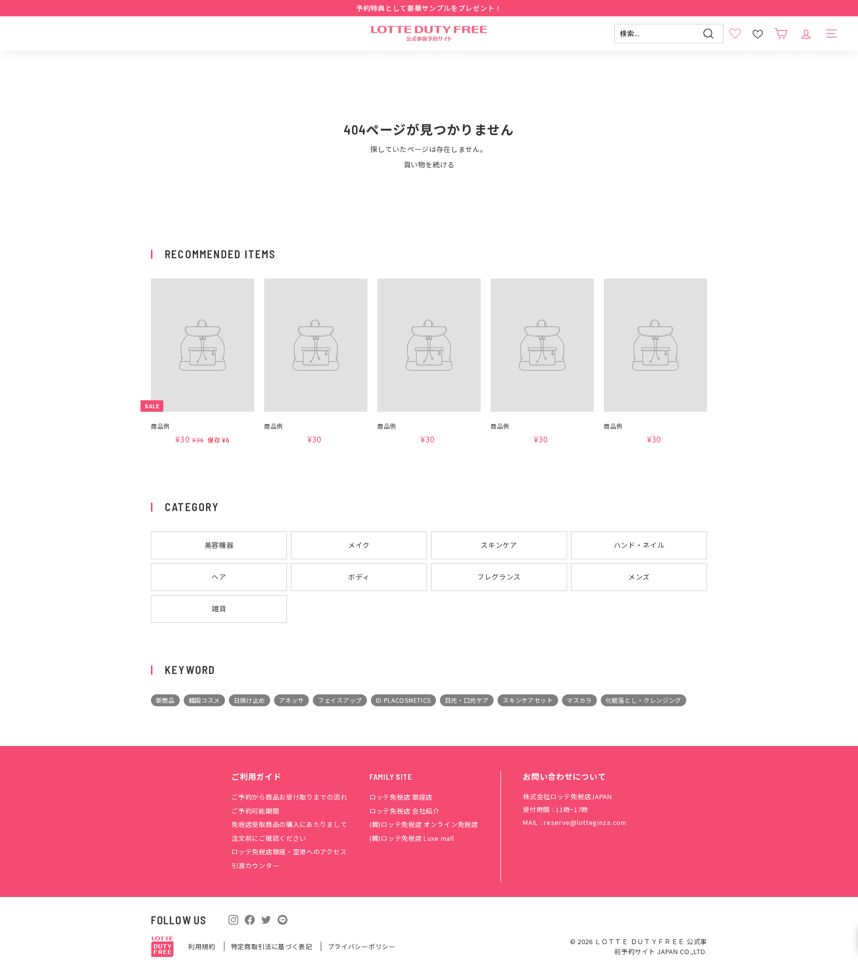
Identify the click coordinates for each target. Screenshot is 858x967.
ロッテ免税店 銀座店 (400, 797)
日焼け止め (250, 700)
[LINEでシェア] (282, 919)
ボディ (358, 577)
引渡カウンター (255, 865)
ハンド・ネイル (639, 545)
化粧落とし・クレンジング (643, 700)
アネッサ (291, 700)
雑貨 (219, 608)
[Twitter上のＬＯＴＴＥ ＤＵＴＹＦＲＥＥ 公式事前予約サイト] (266, 918)
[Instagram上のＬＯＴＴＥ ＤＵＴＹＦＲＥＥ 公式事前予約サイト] (233, 918)
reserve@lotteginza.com (585, 822)
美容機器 (219, 545)
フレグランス (499, 577)
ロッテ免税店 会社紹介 (404, 811)
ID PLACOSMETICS (403, 700)
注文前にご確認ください (268, 838)
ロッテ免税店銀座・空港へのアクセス (289, 851)
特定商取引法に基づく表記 (272, 946)
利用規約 (202, 946)
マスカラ (579, 700)
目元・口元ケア (467, 700)
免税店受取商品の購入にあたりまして (289, 824)
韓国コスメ (204, 700)
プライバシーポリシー (362, 946)
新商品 (165, 700)
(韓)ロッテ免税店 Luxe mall (411, 838)
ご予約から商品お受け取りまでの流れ (289, 797)
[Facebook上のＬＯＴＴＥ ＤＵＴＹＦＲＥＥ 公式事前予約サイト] (250, 918)
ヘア (219, 577)
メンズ (639, 577)
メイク (359, 545)
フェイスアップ (340, 700)
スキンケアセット (527, 700)
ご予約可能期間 (255, 811)
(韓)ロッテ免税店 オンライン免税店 (423, 824)
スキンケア (499, 545)
